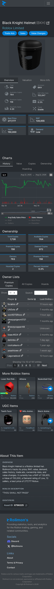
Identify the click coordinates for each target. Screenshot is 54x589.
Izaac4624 (13, 334)
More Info (45, 80)
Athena (22, 379)
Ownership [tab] (46, 163)
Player (11, 299)
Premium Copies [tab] (9, 284)
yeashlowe (13, 350)
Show (4, 292)
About (10, 558)
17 (38, 365)
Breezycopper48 (16, 326)
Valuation (27, 80)
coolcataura (13, 345)
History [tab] (6, 163)
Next (44, 365)
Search (29, 292)
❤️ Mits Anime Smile (28, 411)
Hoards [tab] (45, 284)
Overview (9, 80)
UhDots (11, 309)
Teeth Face (6, 411)
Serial (31, 299)
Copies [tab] (32, 163)
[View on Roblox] (48, 23)
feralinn (11, 304)
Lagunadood (14, 355)
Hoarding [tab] (27, 169)
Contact (11, 567)
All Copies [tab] (27, 284)
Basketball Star (45, 379)
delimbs (12, 340)
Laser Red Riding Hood (11, 379)
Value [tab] (19, 163)
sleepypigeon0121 (17, 319)
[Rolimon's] (4, 3)
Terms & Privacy (15, 562)
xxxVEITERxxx (15, 314)
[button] (9, 33)
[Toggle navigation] (48, 3)
